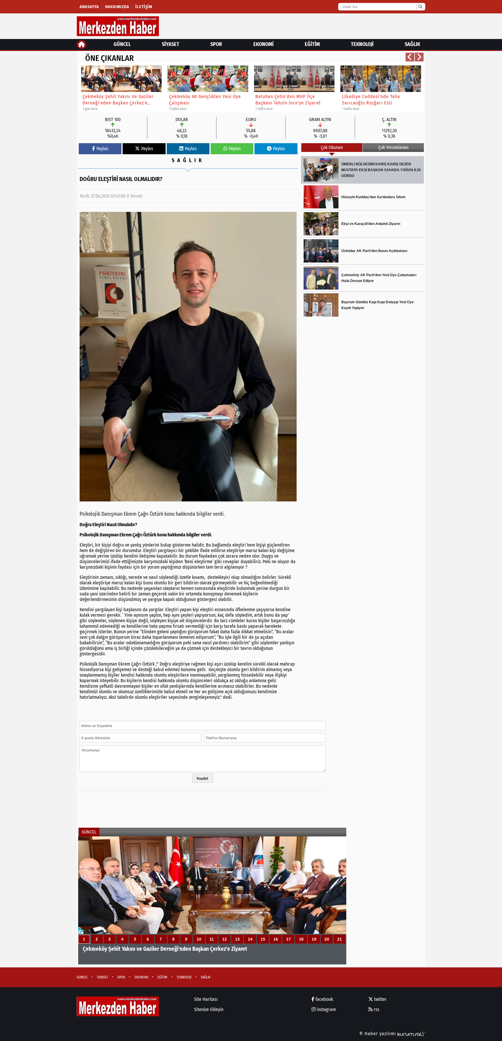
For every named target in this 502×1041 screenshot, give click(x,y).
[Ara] (420, 6)
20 (326, 939)
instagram (325, 1009)
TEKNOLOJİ (362, 44)
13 (237, 939)
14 (250, 939)
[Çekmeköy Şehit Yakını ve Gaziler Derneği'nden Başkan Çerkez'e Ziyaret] (212, 900)
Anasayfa (89, 6)
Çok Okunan (332, 147)
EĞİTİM (312, 44)
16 (275, 939)
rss (375, 1009)
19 (314, 939)
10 (199, 939)
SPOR (216, 44)
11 (211, 939)
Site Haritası (206, 999)
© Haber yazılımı (378, 1033)
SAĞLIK (412, 44)
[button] (410, 57)
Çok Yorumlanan (393, 147)
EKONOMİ (263, 44)
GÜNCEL (122, 44)
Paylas (102, 148)
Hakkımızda (117, 6)
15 (263, 939)
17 (288, 939)
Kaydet (202, 778)
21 (339, 939)
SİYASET (170, 44)
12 (224, 939)
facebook (323, 999)
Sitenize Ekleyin (208, 1009)
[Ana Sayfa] (81, 44)
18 (301, 939)
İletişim (143, 6)
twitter (380, 999)
